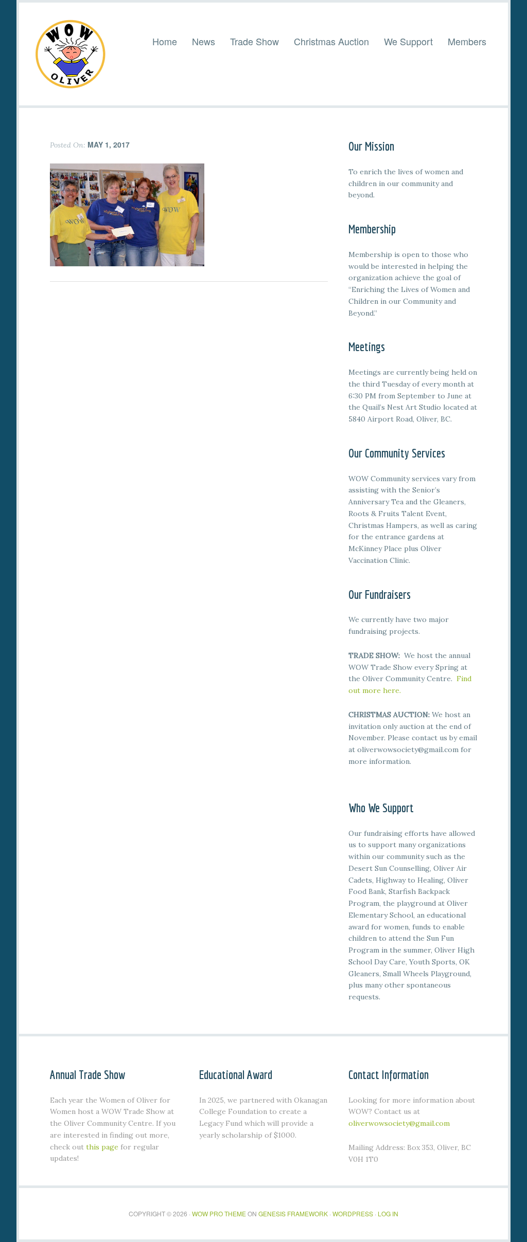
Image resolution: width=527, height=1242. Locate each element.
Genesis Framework (293, 1213)
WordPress (352, 1213)
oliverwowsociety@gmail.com (399, 1123)
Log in (388, 1213)
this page (102, 1147)
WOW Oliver (70, 54)
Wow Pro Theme (219, 1213)
